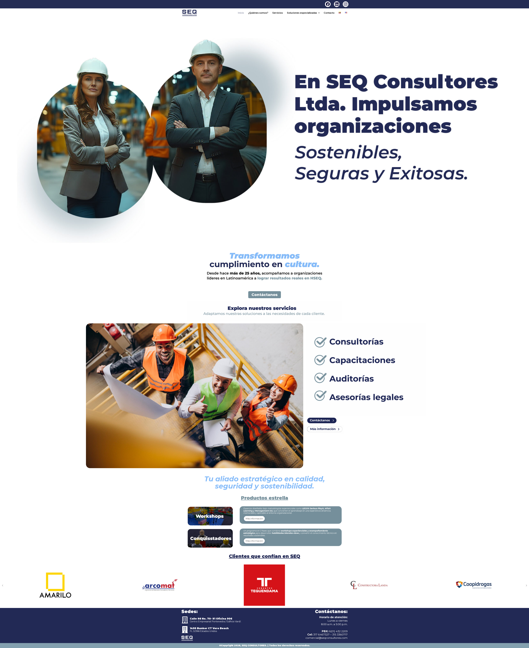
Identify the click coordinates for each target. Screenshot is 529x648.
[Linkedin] (337, 4)
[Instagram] (345, 4)
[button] (303, 13)
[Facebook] (328, 4)
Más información (254, 518)
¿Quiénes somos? (258, 13)
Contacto (329, 13)
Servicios (277, 13)
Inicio (241, 13)
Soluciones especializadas (302, 13)
